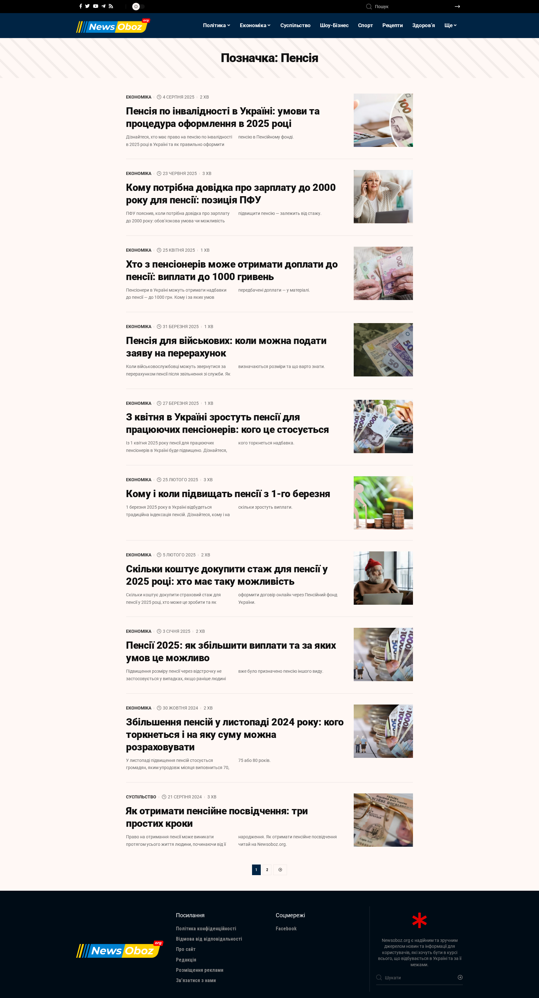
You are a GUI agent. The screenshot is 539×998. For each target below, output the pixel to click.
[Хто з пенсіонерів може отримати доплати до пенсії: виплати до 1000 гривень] (383, 273)
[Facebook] (81, 6)
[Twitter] (87, 6)
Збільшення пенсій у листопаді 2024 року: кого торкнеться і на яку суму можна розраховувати (235, 734)
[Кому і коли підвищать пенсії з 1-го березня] (383, 503)
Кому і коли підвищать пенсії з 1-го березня (228, 494)
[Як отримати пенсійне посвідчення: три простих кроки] (383, 820)
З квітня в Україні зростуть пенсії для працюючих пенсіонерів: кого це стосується (227, 423)
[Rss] (111, 6)
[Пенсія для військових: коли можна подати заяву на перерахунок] (383, 349)
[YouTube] (95, 6)
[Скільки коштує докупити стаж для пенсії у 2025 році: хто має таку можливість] (383, 578)
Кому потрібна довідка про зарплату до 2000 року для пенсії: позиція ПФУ (231, 194)
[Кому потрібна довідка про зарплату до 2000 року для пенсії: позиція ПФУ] (383, 196)
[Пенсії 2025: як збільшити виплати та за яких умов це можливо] (383, 654)
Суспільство (141, 796)
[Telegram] (103, 6)
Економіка (138, 96)
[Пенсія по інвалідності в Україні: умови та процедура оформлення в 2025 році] (383, 120)
